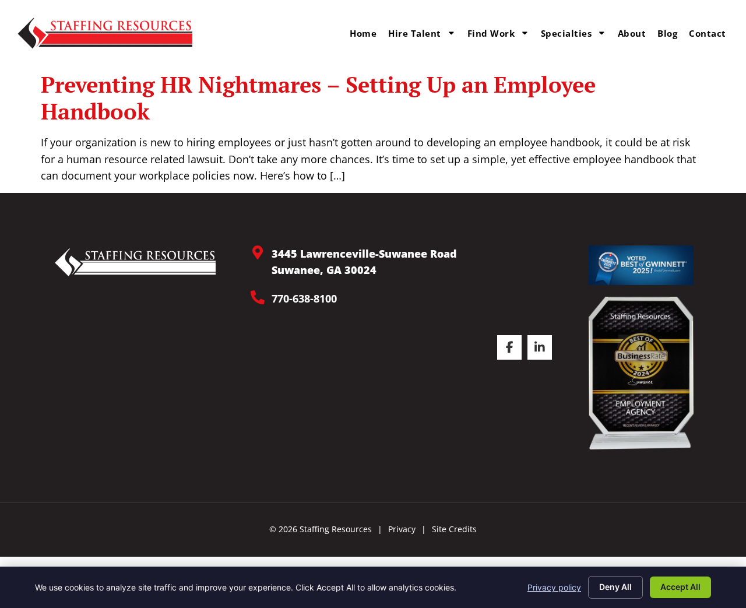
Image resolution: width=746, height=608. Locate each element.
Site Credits (454, 529)
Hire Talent (414, 33)
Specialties (566, 33)
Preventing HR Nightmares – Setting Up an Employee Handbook (318, 97)
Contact (707, 33)
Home (363, 33)
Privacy (402, 529)
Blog (667, 33)
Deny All (615, 587)
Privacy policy (554, 587)
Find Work (491, 33)
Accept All (680, 587)
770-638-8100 (304, 298)
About (632, 33)
